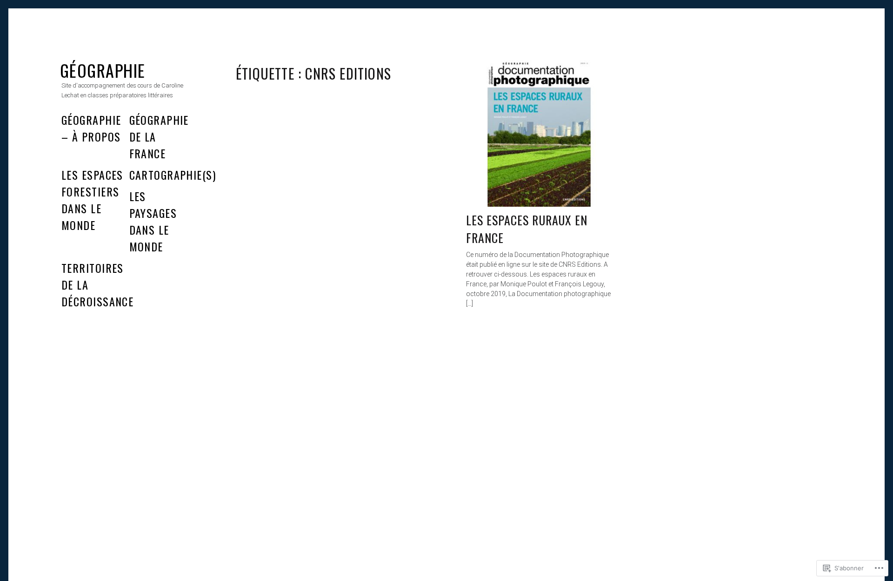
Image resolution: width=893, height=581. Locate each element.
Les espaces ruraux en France (526, 229)
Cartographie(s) (172, 174)
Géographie (102, 70)
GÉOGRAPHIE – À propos (91, 128)
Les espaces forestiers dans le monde (92, 199)
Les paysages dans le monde (153, 221)
